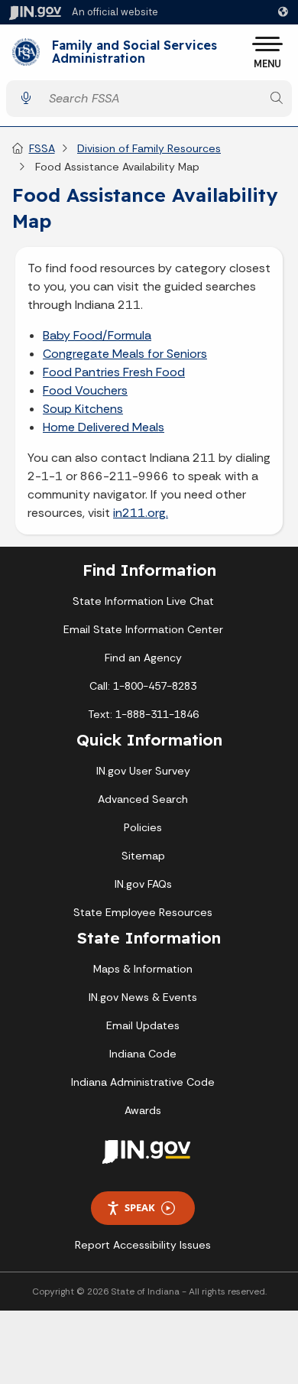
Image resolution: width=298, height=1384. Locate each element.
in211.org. (140, 513)
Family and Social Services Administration (134, 52)
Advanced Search (143, 799)
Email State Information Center (143, 629)
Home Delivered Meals (103, 427)
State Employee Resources (142, 912)
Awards (143, 1110)
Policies (143, 827)
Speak (140, 1207)
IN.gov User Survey (143, 771)
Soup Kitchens (83, 409)
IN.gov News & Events (143, 997)
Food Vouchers (85, 390)
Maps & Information (143, 969)
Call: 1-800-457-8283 (142, 686)
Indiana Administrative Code (143, 1082)
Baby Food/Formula (97, 335)
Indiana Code (143, 1054)
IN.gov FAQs (143, 884)
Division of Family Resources (149, 148)
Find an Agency (143, 657)
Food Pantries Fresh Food (114, 372)
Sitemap (143, 856)
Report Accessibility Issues (143, 1245)
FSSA (42, 148)
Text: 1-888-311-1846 (143, 714)
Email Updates (143, 1025)
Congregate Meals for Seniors (125, 354)
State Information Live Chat (143, 601)
